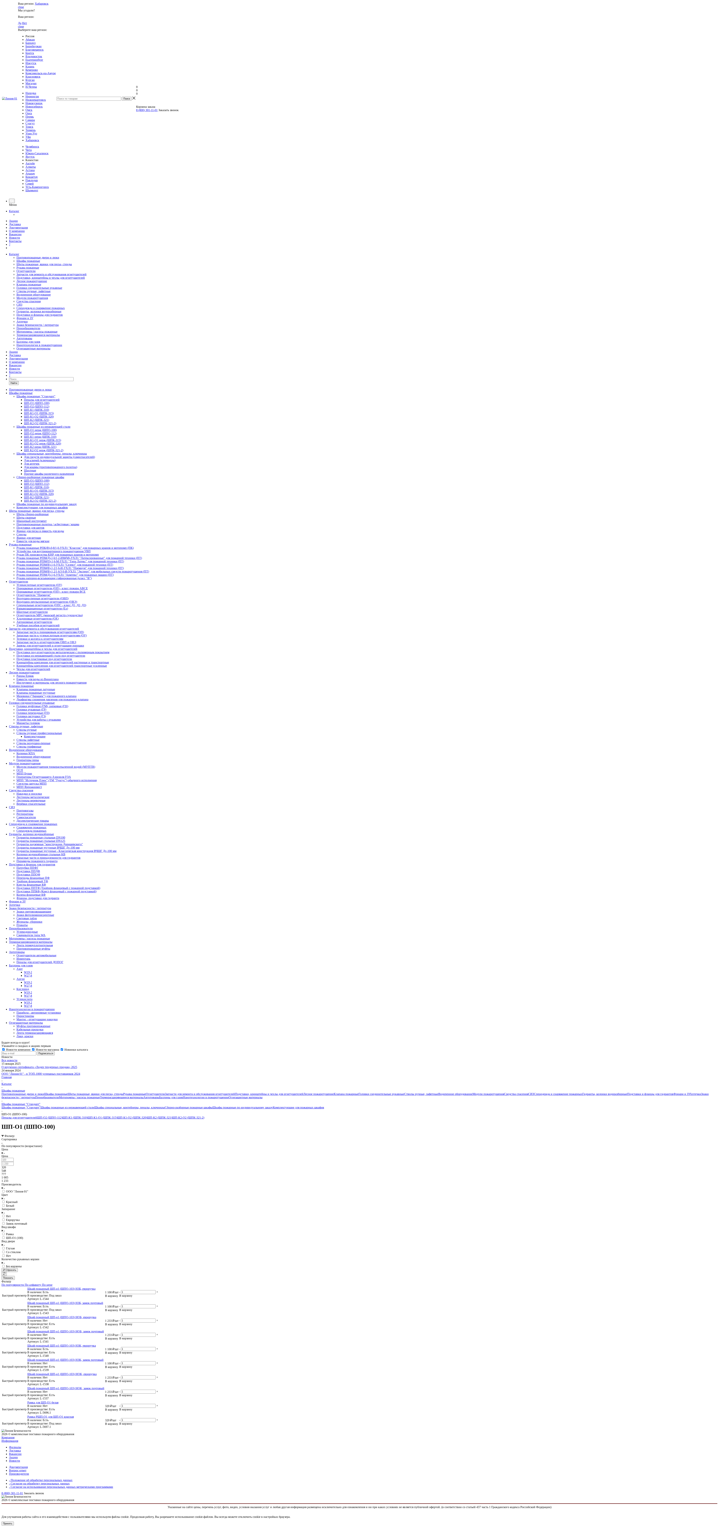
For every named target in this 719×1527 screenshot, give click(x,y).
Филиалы (15, 1447)
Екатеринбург (34, 59)
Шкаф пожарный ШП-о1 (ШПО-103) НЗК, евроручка (61, 1345)
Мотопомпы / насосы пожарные (36, 331)
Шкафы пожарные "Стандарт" (20, 1107)
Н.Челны (31, 86)
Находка (30, 93)
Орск (28, 113)
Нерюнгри (32, 96)
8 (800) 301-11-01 (147, 110)
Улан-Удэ (31, 133)
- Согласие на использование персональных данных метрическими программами (61, 1486)
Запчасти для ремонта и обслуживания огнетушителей (51, 274)
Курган (30, 80)
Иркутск (30, 63)
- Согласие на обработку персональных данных (39, 1483)
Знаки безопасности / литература (37, 324)
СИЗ (19, 304)
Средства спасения (28, 301)
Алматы (30, 166)
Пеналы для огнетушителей (19, 1117)
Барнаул (30, 43)
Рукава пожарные (27, 267)
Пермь (29, 116)
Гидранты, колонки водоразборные (38, 311)
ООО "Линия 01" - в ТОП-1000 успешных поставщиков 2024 (40, 1073)
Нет (24, 23)
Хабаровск (41, 3)
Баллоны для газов (28, 341)
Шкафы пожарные (28, 260)
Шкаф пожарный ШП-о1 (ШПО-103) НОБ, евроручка (61, 1317)
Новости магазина (47, 1049)
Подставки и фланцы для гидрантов (39, 314)
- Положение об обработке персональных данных (40, 1480)
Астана (30, 170)
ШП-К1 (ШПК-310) (74, 1117)
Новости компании (18, 1049)
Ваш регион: (26, 3)
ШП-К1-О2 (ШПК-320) (132, 1117)
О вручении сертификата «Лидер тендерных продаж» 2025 (39, 1067)
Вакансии (15, 234)
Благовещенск (34, 49)
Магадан (31, 83)
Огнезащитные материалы (33, 348)
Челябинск (32, 146)
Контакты (15, 241)
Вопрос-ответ (17, 1470)
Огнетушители (26, 271)
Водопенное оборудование (33, 294)
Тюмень (30, 130)
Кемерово (31, 69)
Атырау (30, 173)
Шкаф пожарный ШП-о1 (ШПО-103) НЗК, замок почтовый (65, 1359)
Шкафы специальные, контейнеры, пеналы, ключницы (129, 1107)
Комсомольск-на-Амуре (40, 73)
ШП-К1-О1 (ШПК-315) (102, 1117)
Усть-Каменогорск (37, 187)
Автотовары (24, 338)
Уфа (28, 136)
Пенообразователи (28, 328)
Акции (13, 220)
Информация (9, 1440)
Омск (28, 110)
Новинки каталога (76, 1049)
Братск (29, 53)
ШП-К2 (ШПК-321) (159, 1117)
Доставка (15, 224)
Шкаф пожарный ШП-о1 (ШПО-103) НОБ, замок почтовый (65, 1331)
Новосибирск (34, 106)
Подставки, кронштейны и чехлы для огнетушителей (50, 277)
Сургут (30, 123)
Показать (8, 1277)
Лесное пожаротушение (31, 281)
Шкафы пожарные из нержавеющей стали (67, 1107)
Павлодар (31, 180)
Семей (29, 183)
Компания (7, 1437)
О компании (17, 231)
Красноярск (32, 76)
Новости (14, 237)
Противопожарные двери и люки (37, 257)
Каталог (14, 211)
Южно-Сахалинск (36, 153)
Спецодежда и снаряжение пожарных (40, 308)
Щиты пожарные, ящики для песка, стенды (44, 264)
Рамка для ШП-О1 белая (42, 1402)
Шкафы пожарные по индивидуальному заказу (243, 1107)
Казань (29, 66)
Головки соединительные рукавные (39, 287)
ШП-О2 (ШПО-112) (49, 1117)
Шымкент (31, 190)
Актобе (30, 163)
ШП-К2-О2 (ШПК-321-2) (188, 1117)
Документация (18, 227)
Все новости (9, 1060)
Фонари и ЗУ (24, 318)
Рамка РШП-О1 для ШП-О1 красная (50, 1416)
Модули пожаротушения (32, 298)
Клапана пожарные (28, 284)
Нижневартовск (35, 99)
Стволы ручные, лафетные (33, 291)
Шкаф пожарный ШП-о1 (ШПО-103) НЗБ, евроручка (61, 1288)
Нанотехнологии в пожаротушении (39, 345)
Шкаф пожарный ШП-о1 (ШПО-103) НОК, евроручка (62, 1374)
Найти (13, 383)
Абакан (30, 39)
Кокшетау (31, 176)
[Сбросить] (4, 1274)
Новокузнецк (34, 103)
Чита (28, 150)
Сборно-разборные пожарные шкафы (189, 1107)
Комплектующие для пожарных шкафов (298, 1107)
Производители (19, 1473)
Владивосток (33, 56)
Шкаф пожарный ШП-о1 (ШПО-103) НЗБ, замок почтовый (65, 1303)
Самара (30, 120)
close (21, 7)
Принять (7, 1523)
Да (19, 23)
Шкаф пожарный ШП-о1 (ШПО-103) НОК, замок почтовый (65, 1388)
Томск (29, 126)
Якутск (30, 156)
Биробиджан (33, 46)
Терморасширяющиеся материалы (38, 335)
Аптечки (22, 321)
